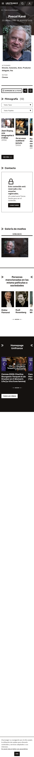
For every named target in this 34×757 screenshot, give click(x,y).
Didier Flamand (5, 311)
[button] (25, 241)
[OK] (17, 754)
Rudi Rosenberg (21, 311)
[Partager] (25, 91)
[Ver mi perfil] (29, 4)
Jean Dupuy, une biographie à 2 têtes (7, 134)
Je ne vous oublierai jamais (21, 140)
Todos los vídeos (9, 396)
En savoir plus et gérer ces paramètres (14, 749)
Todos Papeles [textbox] (9, 110)
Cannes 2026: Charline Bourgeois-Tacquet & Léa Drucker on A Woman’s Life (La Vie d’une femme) (13, 378)
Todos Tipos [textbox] (8, 105)
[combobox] (17, 105)
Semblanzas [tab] (17, 234)
